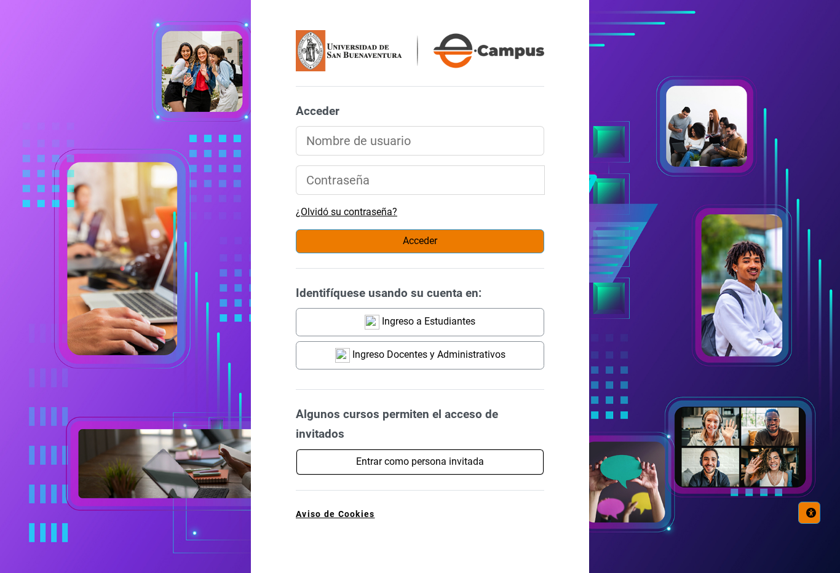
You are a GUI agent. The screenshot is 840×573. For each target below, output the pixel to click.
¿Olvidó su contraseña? (346, 212)
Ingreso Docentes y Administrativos (427, 354)
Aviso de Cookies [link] (335, 514)
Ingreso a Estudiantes (427, 321)
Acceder (420, 241)
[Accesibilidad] (809, 513)
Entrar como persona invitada (420, 461)
